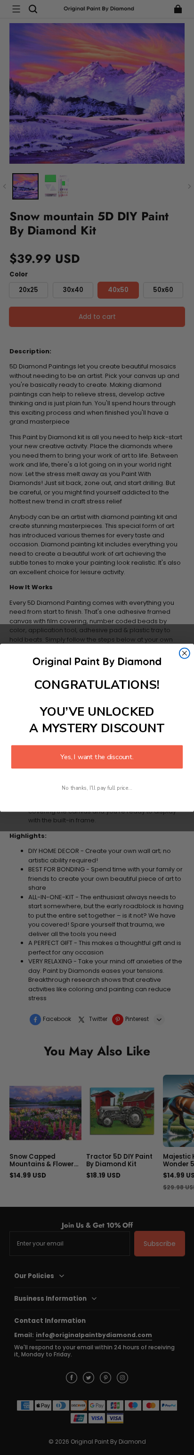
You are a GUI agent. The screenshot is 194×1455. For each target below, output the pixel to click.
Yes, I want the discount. (97, 756)
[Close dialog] (184, 653)
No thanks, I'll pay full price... (97, 787)
